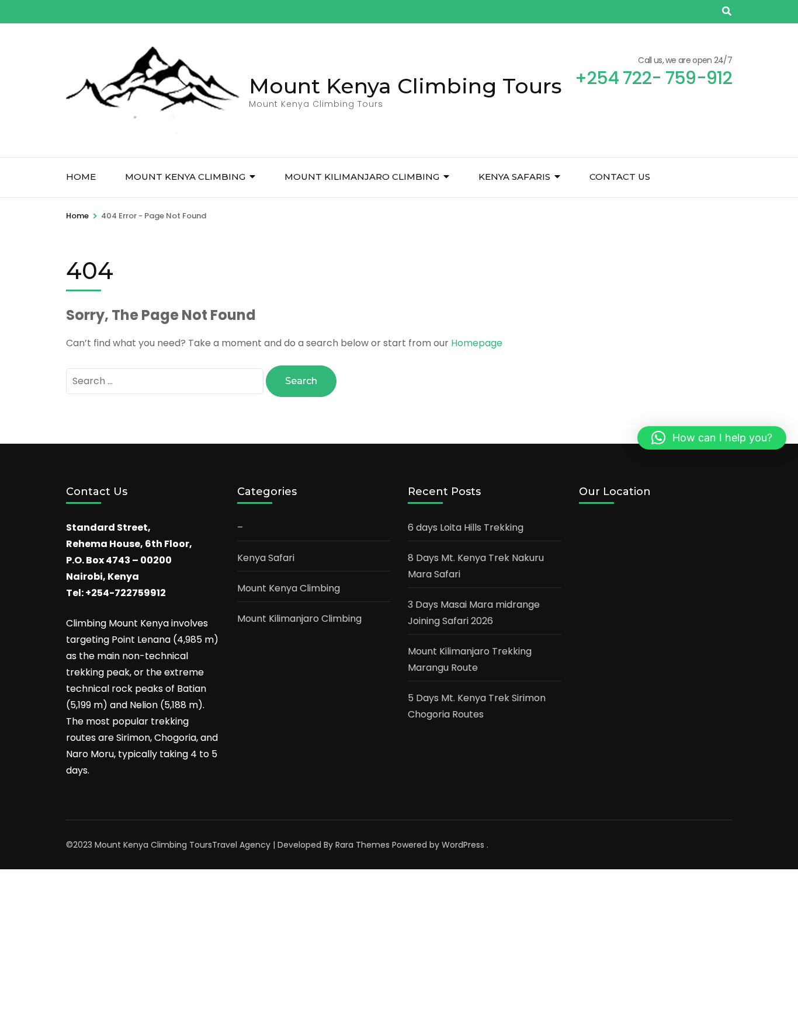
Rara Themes (362, 845)
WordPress (463, 845)
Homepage (476, 343)
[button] (711, 438)
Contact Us (619, 176)
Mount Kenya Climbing (185, 176)
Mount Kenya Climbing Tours (405, 86)
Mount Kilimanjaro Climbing (361, 176)
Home (81, 176)
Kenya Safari (265, 558)
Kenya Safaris (514, 176)
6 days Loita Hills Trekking (465, 527)
